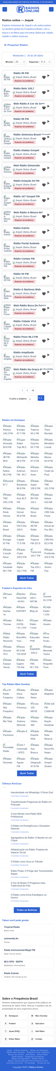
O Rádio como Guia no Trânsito (27, 861)
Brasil (33, 77)
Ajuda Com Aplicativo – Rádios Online (27, 1059)
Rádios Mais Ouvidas (16, 1052)
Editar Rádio (42, 1055)
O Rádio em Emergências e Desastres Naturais (30, 827)
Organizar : (34, 62)
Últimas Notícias (21, 1050)
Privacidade (30, 1063)
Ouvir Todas (27, 578)
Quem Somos (17, 1057)
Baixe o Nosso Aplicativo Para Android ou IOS (28, 1061)
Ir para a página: (18, 399)
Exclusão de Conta (15, 1063)
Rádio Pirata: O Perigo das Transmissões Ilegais (32, 872)
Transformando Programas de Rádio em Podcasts (31, 803)
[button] (4, 9)
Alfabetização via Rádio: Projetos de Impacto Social (29, 851)
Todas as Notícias (27, 910)
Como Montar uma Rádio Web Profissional (26, 815)
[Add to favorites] (43, 77)
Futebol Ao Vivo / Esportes (38, 1052)
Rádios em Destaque (39, 1050)
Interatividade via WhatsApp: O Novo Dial (32, 792)
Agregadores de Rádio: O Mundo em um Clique (31, 839)
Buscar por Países (16, 1055)
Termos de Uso (43, 1063)
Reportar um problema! (24, 81)
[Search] (51, 9)
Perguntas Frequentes (34, 1057)
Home (9, 1050)
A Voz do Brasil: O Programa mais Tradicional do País (28, 884)
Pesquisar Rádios (17, 45)
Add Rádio (30, 1055)
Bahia (26, 77)
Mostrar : (10, 62)
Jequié (19, 77)
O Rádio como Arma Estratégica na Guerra (29, 896)
